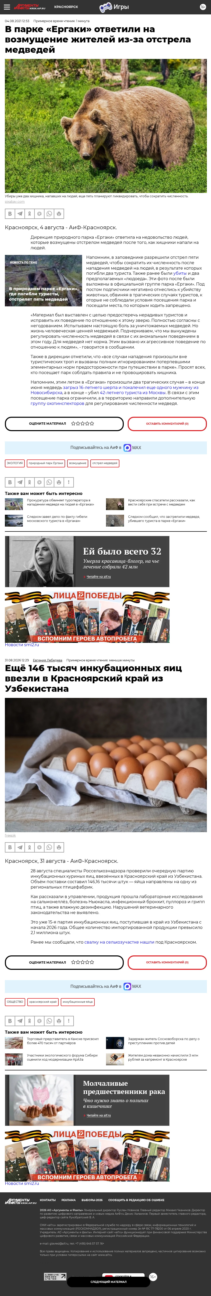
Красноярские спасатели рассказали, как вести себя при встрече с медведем (161, 502)
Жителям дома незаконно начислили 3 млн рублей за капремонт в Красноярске (163, 1057)
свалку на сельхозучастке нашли (119, 942)
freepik (10, 835)
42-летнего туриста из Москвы (133, 392)
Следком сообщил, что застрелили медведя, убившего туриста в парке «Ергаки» (164, 519)
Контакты (48, 1200)
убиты (180, 273)
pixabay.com (15, 201)
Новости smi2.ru (22, 644)
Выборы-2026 (92, 1200)
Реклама (68, 1200)
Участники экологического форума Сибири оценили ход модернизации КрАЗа (62, 1057)
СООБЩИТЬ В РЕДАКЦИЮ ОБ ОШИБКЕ (136, 1200)
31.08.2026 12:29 (17, 660)
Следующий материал (109, 1282)
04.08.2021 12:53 (17, 21)
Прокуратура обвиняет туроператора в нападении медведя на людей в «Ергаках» (60, 502)
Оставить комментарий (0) (167, 423)
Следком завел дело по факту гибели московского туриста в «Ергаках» (57, 519)
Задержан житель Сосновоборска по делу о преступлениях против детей (164, 1041)
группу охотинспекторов (58, 403)
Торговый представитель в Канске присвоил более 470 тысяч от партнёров (63, 1041)
